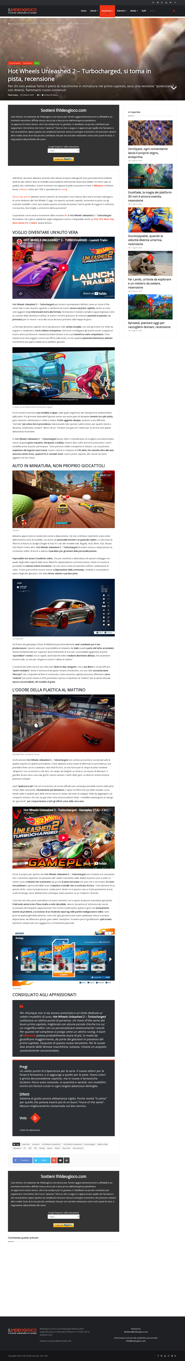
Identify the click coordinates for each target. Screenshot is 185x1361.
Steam (49, 1148)
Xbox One (109, 219)
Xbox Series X (78, 1148)
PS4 (96, 219)
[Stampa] (67, 1160)
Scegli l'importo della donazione (63, 146)
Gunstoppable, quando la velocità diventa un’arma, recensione (145, 240)
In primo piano (15, 63)
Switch (57, 1148)
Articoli (93, 10)
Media (133, 10)
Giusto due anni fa (21, 196)
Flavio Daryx (13, 95)
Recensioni (106, 10)
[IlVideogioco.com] (22, 11)
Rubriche (121, 10)
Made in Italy (103, 1144)
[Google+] (54, 1160)
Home (83, 10)
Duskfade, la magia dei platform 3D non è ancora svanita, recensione (150, 196)
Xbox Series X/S (20, 222)
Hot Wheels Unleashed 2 (51, 1144)
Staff (144, 10)
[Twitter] (170, 2)
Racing (42, 1148)
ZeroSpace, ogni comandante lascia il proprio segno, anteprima (148, 153)
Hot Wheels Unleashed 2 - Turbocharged (79, 1144)
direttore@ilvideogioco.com (136, 1331)
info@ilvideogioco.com (136, 1341)
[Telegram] (157, 2)
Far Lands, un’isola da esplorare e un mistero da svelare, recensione (149, 283)
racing (64, 189)
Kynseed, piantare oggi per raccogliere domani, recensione (149, 325)
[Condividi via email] (60, 1160)
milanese (23, 189)
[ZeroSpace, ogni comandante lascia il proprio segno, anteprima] (150, 133)
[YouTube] (166, 2)
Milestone (17, 1148)
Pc (25, 1148)
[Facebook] (175, 2)
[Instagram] (162, 2)
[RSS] (153, 2)
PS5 (101, 219)
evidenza (35, 1144)
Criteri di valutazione (30, 1130)
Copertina (25, 1144)
